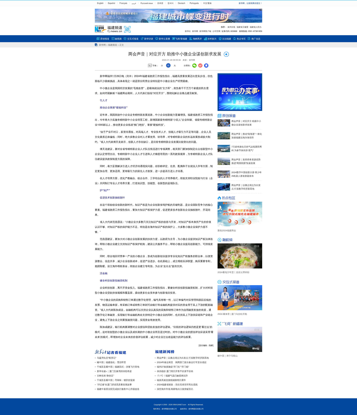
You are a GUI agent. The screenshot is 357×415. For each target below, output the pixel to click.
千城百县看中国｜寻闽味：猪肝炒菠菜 (116, 380)
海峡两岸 (197, 38)
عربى (134, 3)
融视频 (118, 38)
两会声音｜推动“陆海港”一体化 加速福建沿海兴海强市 (246, 135)
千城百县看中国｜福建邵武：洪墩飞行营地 (118, 366)
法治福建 (226, 38)
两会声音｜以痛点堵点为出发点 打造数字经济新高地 (183, 357)
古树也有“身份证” (105, 375)
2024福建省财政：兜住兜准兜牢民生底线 (177, 384)
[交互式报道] (240, 281)
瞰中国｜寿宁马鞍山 (228, 355)
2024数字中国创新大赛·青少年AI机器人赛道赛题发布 (246, 174)
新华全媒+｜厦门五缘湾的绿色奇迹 (114, 371)
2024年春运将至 (165, 362)
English (100, 3)
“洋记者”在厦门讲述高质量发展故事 (114, 384)
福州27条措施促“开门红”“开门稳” (173, 366)
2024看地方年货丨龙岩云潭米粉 (233, 272)
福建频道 (112, 44)
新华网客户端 (205, 31)
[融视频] (240, 239)
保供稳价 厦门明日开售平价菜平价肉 (175, 371)
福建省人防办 (255, 26)
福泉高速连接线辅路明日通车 (171, 380)
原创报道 (104, 38)
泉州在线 (231, 26)
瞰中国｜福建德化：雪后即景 (111, 362)
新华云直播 (164, 38)
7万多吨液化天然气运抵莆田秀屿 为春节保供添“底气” (246, 148)
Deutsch (181, 3)
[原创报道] (240, 115)
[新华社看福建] (124, 352)
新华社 (188, 31)
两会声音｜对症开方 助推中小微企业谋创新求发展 (246, 122)
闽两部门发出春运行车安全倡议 (191, 362)
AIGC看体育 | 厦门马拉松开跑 (232, 313)
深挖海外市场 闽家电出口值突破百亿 (175, 389)
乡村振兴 (212, 38)
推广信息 (255, 38)
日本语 (160, 3)
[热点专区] (240, 198)
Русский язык (147, 3)
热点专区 (241, 38)
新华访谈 (148, 38)
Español (111, 3)
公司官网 (216, 31)
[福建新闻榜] (184, 352)
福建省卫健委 (242, 26)
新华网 (195, 31)
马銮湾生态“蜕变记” (106, 357)
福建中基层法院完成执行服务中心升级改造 (118, 389)
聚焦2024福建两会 (227, 230)
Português (194, 3)
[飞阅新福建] (240, 323)
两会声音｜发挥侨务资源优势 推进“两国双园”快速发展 (245, 161)
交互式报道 (132, 38)
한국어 (170, 3)
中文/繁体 (207, 3)
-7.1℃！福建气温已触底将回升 (172, 375)
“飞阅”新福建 (181, 38)
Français (123, 3)
